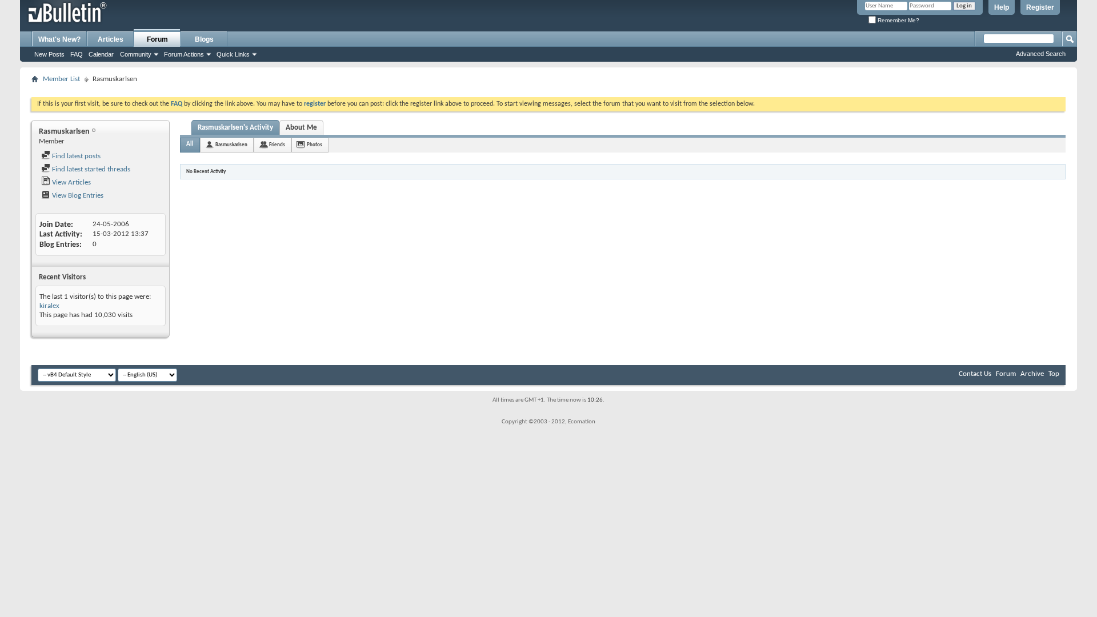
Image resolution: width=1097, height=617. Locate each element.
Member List (61, 79)
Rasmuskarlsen (231, 144)
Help (1001, 7)
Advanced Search (1041, 53)
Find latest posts (75, 156)
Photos (314, 144)
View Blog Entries (76, 195)
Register (1040, 7)
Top (1053, 374)
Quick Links (233, 54)
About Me (301, 127)
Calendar (101, 54)
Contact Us (975, 374)
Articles (110, 39)
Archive (1032, 374)
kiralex (49, 306)
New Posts (49, 54)
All (190, 144)
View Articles (70, 182)
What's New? (59, 39)
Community (135, 54)
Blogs (204, 39)
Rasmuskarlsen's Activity (235, 127)
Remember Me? (897, 20)
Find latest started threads (90, 169)
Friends (277, 144)
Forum (157, 39)
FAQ (76, 54)
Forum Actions (184, 54)
